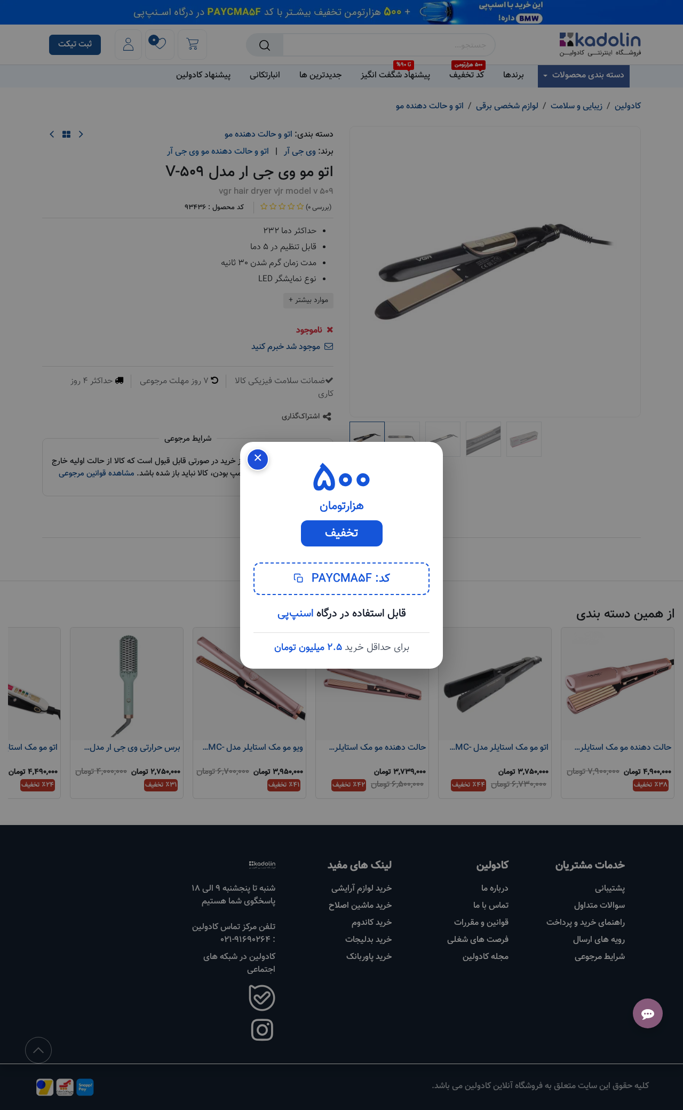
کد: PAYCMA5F (349, 578)
